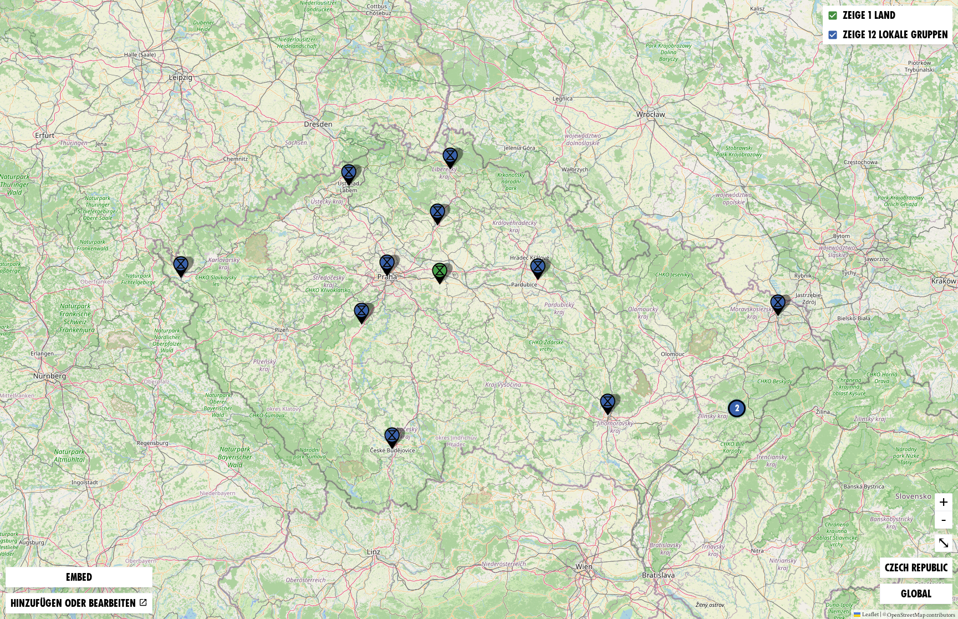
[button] (181, 267)
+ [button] (943, 501)
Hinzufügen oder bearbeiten (75, 603)
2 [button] (737, 408)
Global (918, 593)
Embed (79, 577)
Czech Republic (915, 567)
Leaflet (870, 614)
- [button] (943, 519)
